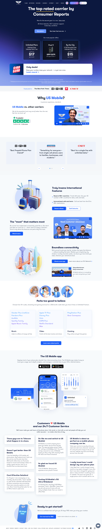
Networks (31, 3)
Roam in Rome (59, 208)
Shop (57, 3)
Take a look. (62, 20)
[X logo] (83, 528)
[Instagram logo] (94, 528)
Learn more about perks (51, 343)
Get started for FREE (47, 516)
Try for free (74, 3)
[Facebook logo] (90, 528)
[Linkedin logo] (86, 528)
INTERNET (51, 3)
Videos (62, 3)
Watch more (16, 233)
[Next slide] (63, 168)
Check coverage (59, 261)
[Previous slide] (39, 168)
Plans (26, 3)
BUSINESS (45, 3)
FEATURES (38, 3)
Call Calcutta (73, 208)
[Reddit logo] (79, 528)
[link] (31, 50)
